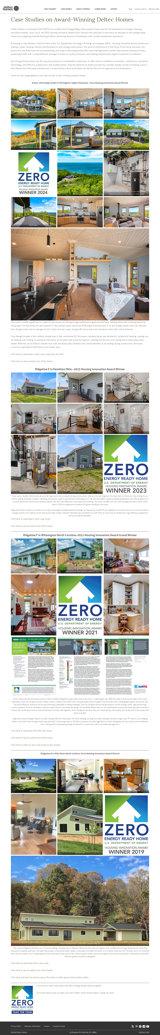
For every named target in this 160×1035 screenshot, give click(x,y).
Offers (114, 8)
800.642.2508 (154, 9)
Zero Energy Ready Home (74, 29)
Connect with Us (140, 9)
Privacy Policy (16, 1026)
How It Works (83, 8)
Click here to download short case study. (30, 963)
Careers (46, 1026)
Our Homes (66, 8)
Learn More (100, 8)
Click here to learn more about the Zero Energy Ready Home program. (69, 985)
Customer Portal (59, 1026)
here (18, 977)
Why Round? (50, 8)
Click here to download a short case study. (30, 519)
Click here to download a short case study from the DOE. (37, 354)
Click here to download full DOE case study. (31, 730)
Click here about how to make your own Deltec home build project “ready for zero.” (75, 993)
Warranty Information (32, 1026)
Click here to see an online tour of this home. (32, 361)
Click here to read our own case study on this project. (36, 745)
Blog (130, 9)
